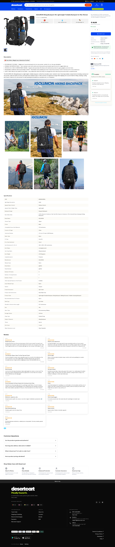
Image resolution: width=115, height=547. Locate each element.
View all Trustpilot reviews (101, 102)
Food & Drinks (29, 9)
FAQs (102, 539)
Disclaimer (100, 536)
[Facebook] (102, 502)
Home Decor (20, 9)
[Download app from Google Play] (16, 537)
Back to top (57, 481)
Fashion (36, 9)
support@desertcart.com (78, 520)
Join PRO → (93, 68)
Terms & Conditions (98, 531)
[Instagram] (96, 502)
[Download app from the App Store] (26, 537)
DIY (41, 9)
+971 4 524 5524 (76, 525)
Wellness (13, 9)
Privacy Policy (99, 534)
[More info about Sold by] (108, 38)
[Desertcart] (16, 5)
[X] (99, 502)
